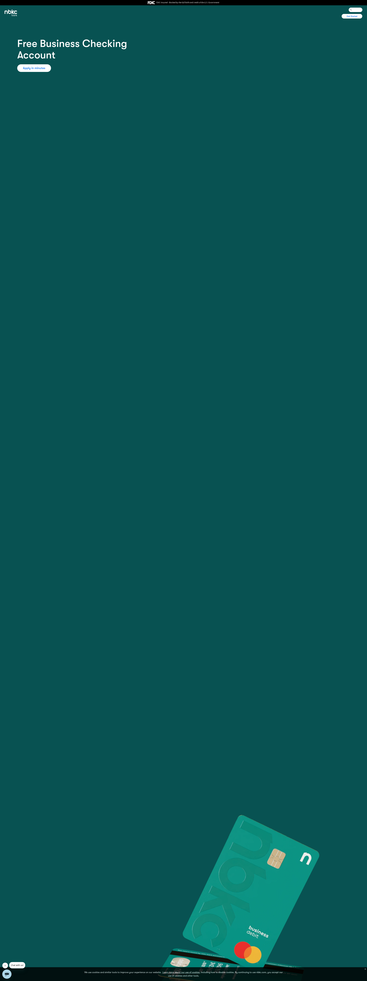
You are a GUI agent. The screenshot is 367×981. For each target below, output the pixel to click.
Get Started (352, 16)
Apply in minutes (34, 68)
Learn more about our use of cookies (181, 972)
